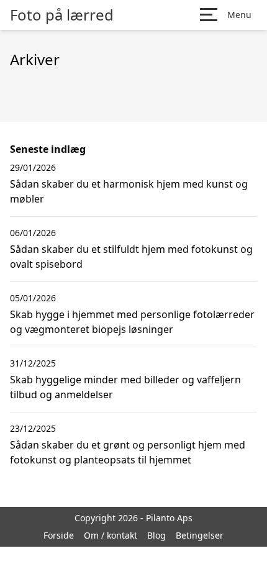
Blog (156, 535)
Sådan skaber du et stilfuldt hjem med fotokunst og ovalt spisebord (131, 256)
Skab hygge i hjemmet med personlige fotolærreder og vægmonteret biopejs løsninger (132, 322)
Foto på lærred (62, 15)
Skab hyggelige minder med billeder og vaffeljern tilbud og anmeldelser (125, 387)
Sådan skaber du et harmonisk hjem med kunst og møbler (129, 191)
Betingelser (200, 535)
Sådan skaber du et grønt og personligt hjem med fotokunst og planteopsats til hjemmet (127, 452)
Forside (58, 535)
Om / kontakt (110, 535)
